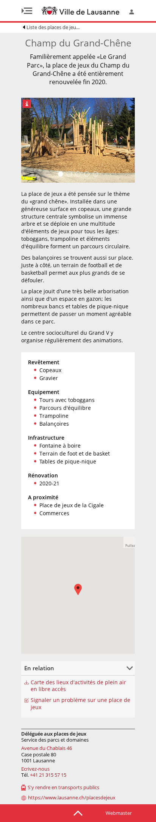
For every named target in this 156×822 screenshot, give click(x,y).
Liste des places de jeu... (53, 27)
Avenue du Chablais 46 (46, 748)
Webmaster (119, 813)
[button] (129, 542)
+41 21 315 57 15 (48, 774)
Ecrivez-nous (35, 768)
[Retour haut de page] (78, 812)
